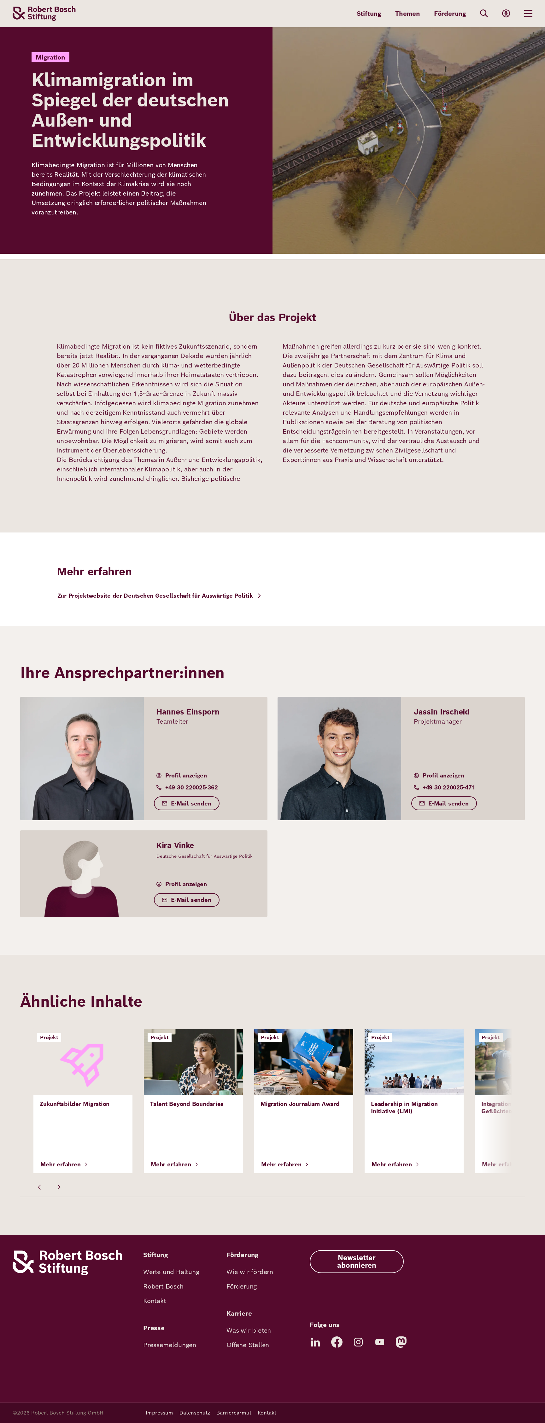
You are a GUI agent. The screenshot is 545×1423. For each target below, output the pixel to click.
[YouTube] (379, 1342)
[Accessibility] (506, 13)
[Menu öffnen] (528, 13)
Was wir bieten (248, 1330)
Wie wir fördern (249, 1272)
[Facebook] (337, 1342)
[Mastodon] (401, 1342)
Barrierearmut (233, 1412)
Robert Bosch (163, 1286)
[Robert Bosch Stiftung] (67, 1273)
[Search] (484, 13)
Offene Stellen (247, 1345)
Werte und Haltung (171, 1272)
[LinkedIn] (315, 1342)
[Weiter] (59, 1187)
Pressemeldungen (169, 1345)
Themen (407, 13)
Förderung (450, 13)
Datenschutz (194, 1412)
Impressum (159, 1412)
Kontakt (154, 1301)
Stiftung (369, 13)
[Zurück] (40, 1187)
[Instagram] (358, 1342)
